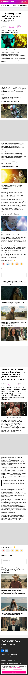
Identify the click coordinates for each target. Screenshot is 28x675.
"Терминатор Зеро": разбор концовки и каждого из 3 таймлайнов (13, 9)
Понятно (14, 672)
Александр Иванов (22, 384)
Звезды (14, 5)
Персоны (9, 5)
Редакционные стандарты (12, 663)
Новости (3, 5)
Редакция (3, 663)
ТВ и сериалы (23, 5)
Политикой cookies (17, 669)
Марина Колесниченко (20, 27)
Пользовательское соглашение (8, 662)
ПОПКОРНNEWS (10, 641)
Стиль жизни (4, 656)
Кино (18, 5)
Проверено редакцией (11, 27)
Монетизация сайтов (5, 659)
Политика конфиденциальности (8, 660)
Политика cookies (20, 662)
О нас (20, 663)
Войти (25, 1)
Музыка (11, 656)
